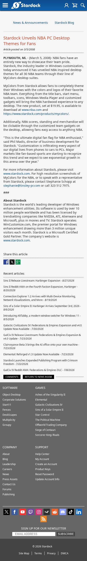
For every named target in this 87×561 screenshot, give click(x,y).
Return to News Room (38, 376)
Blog (5, 459)
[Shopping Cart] (74, 5)
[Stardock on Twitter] (6, 512)
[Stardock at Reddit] (55, 512)
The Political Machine (47, 420)
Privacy (51, 553)
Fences (7, 410)
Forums (7, 489)
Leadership (9, 464)
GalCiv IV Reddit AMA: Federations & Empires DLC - (39, 370)
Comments (11, 376)
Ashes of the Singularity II (50, 394)
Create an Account (46, 464)
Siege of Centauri (45, 430)
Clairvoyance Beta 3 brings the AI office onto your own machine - (41, 346)
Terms (38, 553)
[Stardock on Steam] (47, 512)
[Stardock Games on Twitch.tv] (30, 512)
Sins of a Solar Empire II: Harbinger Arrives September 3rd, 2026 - (42, 307)
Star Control (42, 415)
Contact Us (9, 484)
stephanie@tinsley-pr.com (21, 185)
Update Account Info (47, 479)
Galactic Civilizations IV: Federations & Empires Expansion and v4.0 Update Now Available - (42, 327)
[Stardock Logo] (26, 5)
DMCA (64, 553)
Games (40, 388)
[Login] (66, 5)
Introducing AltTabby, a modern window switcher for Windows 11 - (42, 317)
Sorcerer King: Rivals (47, 435)
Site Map (24, 553)
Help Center (42, 454)
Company (10, 447)
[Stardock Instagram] (38, 512)
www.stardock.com (16, 174)
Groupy (7, 425)
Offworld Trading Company (51, 425)
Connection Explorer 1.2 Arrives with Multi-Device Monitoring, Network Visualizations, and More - (39, 298)
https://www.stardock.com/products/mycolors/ (36, 114)
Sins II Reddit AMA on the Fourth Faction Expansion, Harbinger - (40, 288)
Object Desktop (11, 394)
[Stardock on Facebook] (14, 512)
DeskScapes (10, 415)
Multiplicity (9, 420)
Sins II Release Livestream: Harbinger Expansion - (38, 280)
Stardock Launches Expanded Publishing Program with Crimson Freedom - (40, 362)
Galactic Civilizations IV (48, 404)
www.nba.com (32, 110)
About (6, 454)
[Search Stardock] (83, 5)
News (6, 474)
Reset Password (44, 474)
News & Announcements (30, 23)
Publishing (9, 494)
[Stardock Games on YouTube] (22, 512)
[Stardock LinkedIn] (79, 512)
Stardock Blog (64, 23)
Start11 (7, 404)
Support (41, 447)
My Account (42, 459)
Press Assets (10, 479)
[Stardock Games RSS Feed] (43, 519)
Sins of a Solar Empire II (49, 410)
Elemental (41, 399)
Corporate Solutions (14, 399)
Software (10, 388)
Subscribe (66, 534)
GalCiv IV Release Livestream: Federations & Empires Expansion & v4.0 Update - (42, 336)
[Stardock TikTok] (71, 512)
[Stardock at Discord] (63, 512)
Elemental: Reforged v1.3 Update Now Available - (38, 354)
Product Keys (42, 469)
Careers (7, 469)
